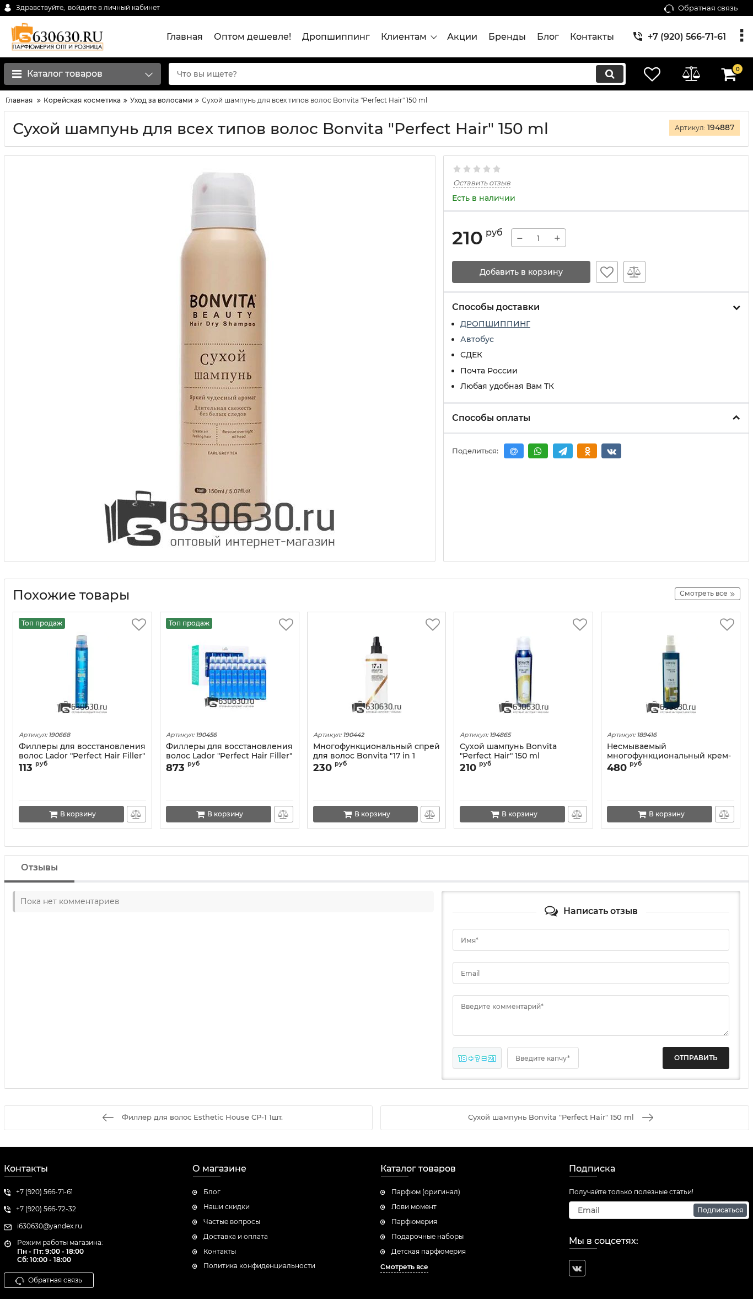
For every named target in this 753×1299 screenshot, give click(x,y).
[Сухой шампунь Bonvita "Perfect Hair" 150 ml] (523, 673)
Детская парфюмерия (428, 1251)
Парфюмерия (414, 1221)
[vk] (577, 1268)
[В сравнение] (634, 272)
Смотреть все (404, 1267)
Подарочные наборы (427, 1236)
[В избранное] (607, 272)
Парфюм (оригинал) (425, 1192)
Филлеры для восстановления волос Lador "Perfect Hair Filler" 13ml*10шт (229, 756)
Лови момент (414, 1206)
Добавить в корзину (521, 272)
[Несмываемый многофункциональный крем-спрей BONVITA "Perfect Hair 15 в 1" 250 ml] (670, 673)
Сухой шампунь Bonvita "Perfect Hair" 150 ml (508, 751)
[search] (609, 74)
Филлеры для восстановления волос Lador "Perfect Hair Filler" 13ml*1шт (82, 756)
